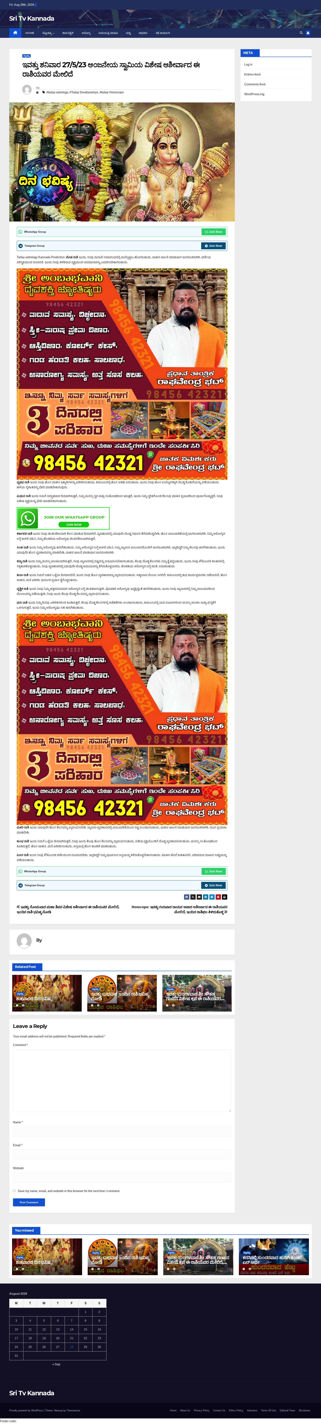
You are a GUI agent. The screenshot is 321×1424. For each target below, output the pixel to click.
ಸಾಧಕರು (143, 33)
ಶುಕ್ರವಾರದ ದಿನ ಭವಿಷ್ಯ (33, 998)
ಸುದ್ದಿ (128, 33)
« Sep (56, 1364)
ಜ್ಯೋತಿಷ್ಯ (48, 33)
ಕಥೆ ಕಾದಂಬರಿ (163, 33)
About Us (185, 1410)
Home (29, 33)
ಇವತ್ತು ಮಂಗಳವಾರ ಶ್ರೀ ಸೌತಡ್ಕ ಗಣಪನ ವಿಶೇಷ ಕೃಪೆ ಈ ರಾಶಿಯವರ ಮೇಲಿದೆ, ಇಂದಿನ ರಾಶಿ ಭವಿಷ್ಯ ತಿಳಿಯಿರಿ (196, 998)
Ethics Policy (236, 1410)
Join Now (215, 231)
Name (18, 1122)
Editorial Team (287, 1410)
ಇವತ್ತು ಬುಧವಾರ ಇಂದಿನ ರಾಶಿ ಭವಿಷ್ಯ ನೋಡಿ (120, 996)
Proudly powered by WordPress (26, 1410)
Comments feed (255, 84)
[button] (301, 32)
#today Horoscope (112, 92)
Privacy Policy (202, 1410)
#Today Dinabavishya (83, 92)
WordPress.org (254, 94)
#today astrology (57, 92)
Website (18, 1168)
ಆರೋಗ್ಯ (86, 33)
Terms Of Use (268, 1410)
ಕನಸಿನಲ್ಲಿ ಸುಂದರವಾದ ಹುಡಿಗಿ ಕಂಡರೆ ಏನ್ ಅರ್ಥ (272, 1260)
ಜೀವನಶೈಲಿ (68, 33)
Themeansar (73, 1410)
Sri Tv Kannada (31, 18)
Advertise (252, 1410)
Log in (248, 64)
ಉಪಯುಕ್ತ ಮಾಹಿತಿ (108, 33)
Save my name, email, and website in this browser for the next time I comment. (69, 1191)
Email (17, 1145)
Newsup (58, 1410)
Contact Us (219, 1410)
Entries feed (252, 74)
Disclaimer (304, 1410)
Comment (20, 1045)
